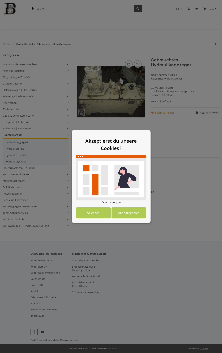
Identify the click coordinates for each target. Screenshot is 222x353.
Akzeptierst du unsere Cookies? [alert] (111, 144)
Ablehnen (93, 213)
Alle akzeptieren (128, 213)
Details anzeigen (111, 202)
